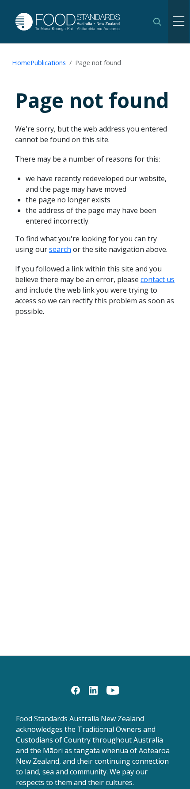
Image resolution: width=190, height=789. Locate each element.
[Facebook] (75, 689)
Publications (48, 62)
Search (157, 21)
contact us (158, 279)
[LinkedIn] (93, 689)
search (60, 249)
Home (21, 62)
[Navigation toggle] (178, 21)
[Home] (78, 21)
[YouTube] (112, 689)
